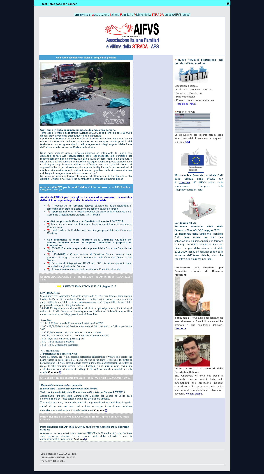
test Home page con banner (59, 3)
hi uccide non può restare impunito (63, 377)
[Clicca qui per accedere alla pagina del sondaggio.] (199, 208)
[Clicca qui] (48, 205)
